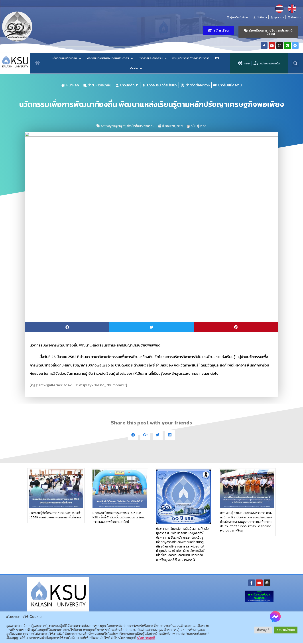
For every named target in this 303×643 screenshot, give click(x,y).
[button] (218, 30)
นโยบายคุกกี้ (146, 638)
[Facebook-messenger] (295, 45)
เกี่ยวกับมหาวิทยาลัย (65, 58)
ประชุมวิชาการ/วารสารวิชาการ (190, 58)
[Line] (287, 45)
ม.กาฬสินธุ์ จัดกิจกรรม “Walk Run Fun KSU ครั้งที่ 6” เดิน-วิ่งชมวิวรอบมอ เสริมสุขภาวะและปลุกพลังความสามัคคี (119, 517)
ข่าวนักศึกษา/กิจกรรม (140, 126)
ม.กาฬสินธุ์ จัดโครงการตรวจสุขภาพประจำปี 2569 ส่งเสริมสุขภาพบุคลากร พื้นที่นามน (55, 515)
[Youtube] (272, 45)
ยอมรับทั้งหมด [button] (286, 630)
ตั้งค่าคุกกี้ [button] (263, 630)
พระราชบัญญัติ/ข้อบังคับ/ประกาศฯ (108, 58)
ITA (217, 58)
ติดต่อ (134, 68)
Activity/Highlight (113, 126)
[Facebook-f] (264, 45)
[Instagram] (279, 45)
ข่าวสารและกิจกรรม (151, 58)
